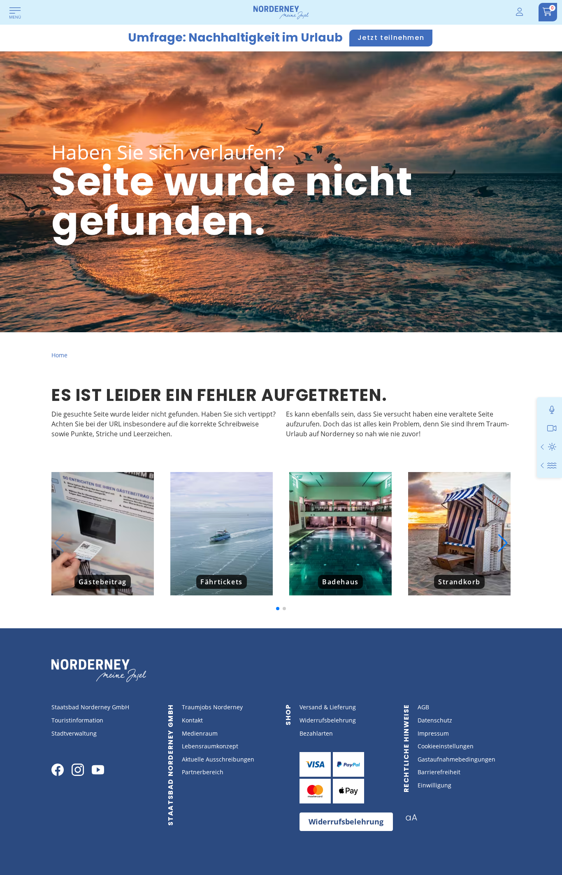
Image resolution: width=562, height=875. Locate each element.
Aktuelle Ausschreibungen (218, 759)
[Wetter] (552, 447)
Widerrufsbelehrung (328, 720)
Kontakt (192, 720)
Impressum (433, 733)
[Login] (520, 12)
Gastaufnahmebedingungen (456, 759)
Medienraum (200, 733)
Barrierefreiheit (439, 772)
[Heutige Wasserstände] (542, 465)
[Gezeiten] (552, 465)
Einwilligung (434, 785)
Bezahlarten (316, 733)
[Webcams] (552, 428)
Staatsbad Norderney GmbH (90, 707)
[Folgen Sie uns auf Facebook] (57, 770)
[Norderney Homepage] (281, 11)
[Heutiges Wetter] (542, 447)
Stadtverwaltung (74, 733)
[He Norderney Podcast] (552, 409)
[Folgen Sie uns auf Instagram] (78, 770)
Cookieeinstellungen (446, 746)
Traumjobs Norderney (212, 707)
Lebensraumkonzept (210, 746)
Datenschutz (435, 720)
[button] (59, 543)
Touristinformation (77, 720)
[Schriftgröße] (414, 819)
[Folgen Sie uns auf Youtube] (98, 770)
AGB (423, 707)
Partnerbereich (202, 772)
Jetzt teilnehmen (391, 37)
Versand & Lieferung (328, 707)
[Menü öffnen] (15, 13)
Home (59, 355)
